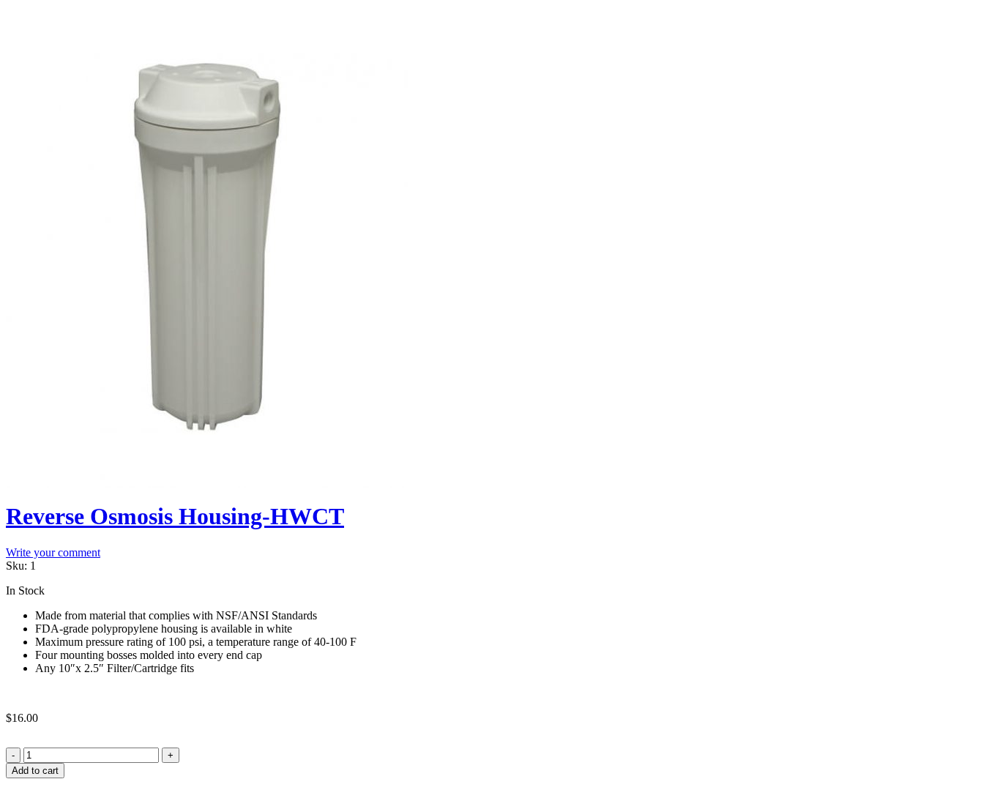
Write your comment (53, 552)
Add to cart (35, 770)
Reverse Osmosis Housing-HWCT (175, 516)
